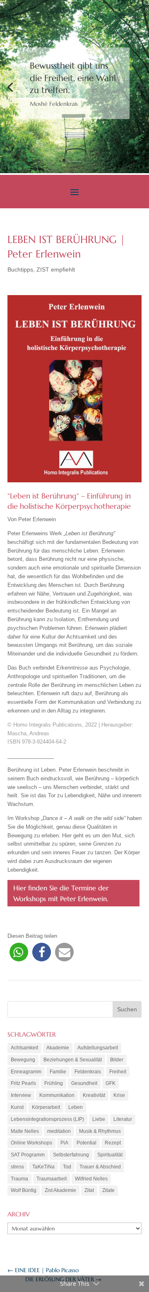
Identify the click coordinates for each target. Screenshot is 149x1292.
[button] (19, 952)
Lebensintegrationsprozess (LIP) (47, 1119)
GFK (110, 1083)
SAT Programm (28, 1155)
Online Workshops (31, 1143)
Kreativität (94, 1095)
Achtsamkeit (24, 1048)
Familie (58, 1072)
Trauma (19, 1179)
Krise (119, 1095)
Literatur (122, 1119)
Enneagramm (26, 1072)
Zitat (89, 1190)
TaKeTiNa (43, 1167)
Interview (21, 1095)
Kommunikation (56, 1095)
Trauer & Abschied (100, 1167)
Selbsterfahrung (71, 1155)
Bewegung (23, 1060)
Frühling (53, 1083)
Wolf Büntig (23, 1190)
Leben (75, 1107)
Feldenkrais (87, 1072)
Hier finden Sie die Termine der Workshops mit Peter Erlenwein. (60, 893)
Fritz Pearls (23, 1083)
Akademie (57, 1048)
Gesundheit (84, 1083)
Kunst (17, 1107)
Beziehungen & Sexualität (72, 1060)
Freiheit (117, 1072)
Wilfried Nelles (91, 1179)
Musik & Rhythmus (100, 1131)
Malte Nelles (25, 1131)
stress (17, 1167)
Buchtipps (20, 269)
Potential (86, 1143)
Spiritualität (110, 1155)
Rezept (113, 1143)
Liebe (98, 1119)
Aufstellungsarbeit (97, 1048)
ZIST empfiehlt (55, 269)
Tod (67, 1167)
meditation (59, 1131)
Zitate (108, 1190)
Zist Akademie (60, 1190)
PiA (64, 1143)
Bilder (116, 1060)
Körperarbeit (46, 1107)
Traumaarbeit (51, 1179)
